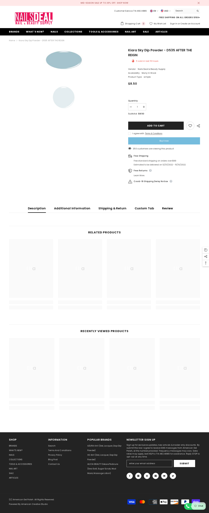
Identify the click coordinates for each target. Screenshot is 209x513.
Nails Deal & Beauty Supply (151, 69)
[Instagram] (138, 476)
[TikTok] (156, 476)
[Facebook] (130, 476)
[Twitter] (173, 476)
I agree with (138, 133)
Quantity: (133, 100)
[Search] (187, 10)
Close (198, 3)
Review (167, 208)
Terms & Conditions (153, 133)
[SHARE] (197, 126)
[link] (31, 302)
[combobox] (184, 10)
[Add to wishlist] (190, 126)
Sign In (174, 23)
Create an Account (190, 23)
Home (12, 40)
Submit (184, 463)
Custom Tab (144, 208)
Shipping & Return (112, 208)
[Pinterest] (147, 476)
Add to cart (156, 125)
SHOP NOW (122, 2)
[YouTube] (164, 476)
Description (37, 208)
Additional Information (72, 208)
